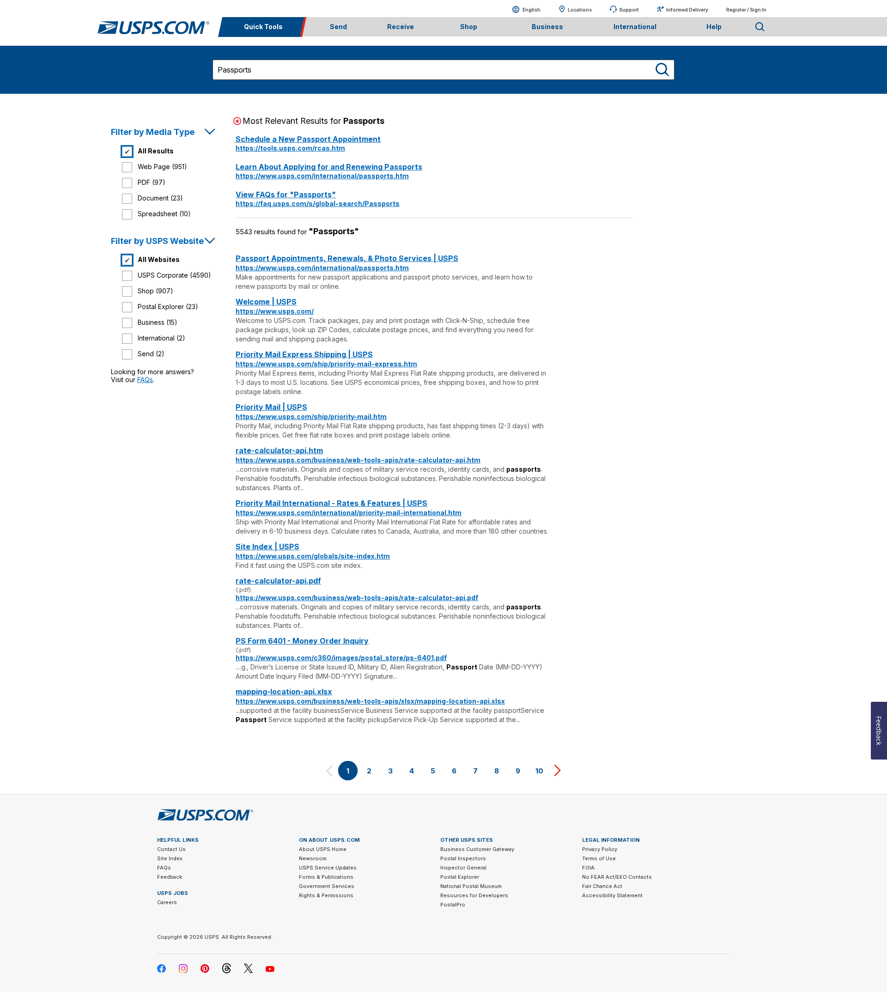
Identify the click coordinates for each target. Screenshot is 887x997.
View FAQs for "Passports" (286, 194)
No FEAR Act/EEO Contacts (617, 877)
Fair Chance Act (602, 886)
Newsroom (313, 858)
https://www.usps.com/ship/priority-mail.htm (311, 416)
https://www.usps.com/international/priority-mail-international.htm (349, 513)
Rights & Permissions (326, 895)
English (522, 9)
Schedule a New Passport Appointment (308, 139)
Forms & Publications (326, 877)
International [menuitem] (635, 26)
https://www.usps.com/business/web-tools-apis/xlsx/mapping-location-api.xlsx (370, 701)
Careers (167, 902)
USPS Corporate (174, 275)
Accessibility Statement (612, 895)
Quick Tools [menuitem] (263, 26)
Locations (580, 9)
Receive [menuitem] (400, 26)
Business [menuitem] (547, 26)
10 (539, 770)
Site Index (169, 858)
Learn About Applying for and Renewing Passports (329, 166)
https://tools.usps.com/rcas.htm (290, 148)
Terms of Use (599, 858)
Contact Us (171, 849)
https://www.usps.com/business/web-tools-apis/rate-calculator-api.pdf (357, 598)
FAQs (145, 379)
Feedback (169, 877)
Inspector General (463, 867)
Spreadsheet (164, 214)
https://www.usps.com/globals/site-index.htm (313, 556)
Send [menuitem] (338, 26)
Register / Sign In (746, 9)
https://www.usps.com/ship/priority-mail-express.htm (326, 364)
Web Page (162, 166)
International (161, 338)
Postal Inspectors (463, 858)
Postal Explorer (168, 306)
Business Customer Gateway (477, 849)
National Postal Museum (471, 886)
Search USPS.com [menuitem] (760, 27)
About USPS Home (322, 849)
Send (151, 354)
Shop (155, 291)
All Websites (159, 259)
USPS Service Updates (328, 867)
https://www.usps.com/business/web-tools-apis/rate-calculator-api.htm (358, 460)
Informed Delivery (687, 9)
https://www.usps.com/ (275, 311)
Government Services (326, 886)
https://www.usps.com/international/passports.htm (322, 176)
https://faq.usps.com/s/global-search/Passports (318, 203)
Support (629, 9)
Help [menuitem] (714, 26)
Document (160, 198)
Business (157, 322)
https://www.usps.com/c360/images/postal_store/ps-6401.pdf (341, 658)
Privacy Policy (599, 849)
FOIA (588, 867)
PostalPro (452, 904)
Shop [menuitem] (468, 26)
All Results (156, 151)
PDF (151, 182)
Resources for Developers (474, 895)
